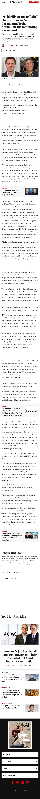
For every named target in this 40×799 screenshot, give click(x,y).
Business (28, 13)
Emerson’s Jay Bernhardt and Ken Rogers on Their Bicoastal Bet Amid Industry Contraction (20, 656)
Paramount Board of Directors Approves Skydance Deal (10, 192)
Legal (5, 768)
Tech (3, 688)
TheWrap (6, 754)
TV (2, 672)
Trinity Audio (19, 85)
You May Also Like (13, 616)
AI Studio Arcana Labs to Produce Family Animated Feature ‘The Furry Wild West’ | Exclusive (12, 693)
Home (10, 13)
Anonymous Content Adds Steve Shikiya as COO (10, 706)
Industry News (19, 13)
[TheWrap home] (14, 2)
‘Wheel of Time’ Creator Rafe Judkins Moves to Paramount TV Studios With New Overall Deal (11, 678)
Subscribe (34, 2)
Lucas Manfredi (9, 45)
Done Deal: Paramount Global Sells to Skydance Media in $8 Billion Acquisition (12, 536)
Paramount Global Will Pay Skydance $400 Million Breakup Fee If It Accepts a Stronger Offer (12, 411)
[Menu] (3, 2)
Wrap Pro (7, 761)
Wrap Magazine (9, 775)
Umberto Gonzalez (13, 665)
